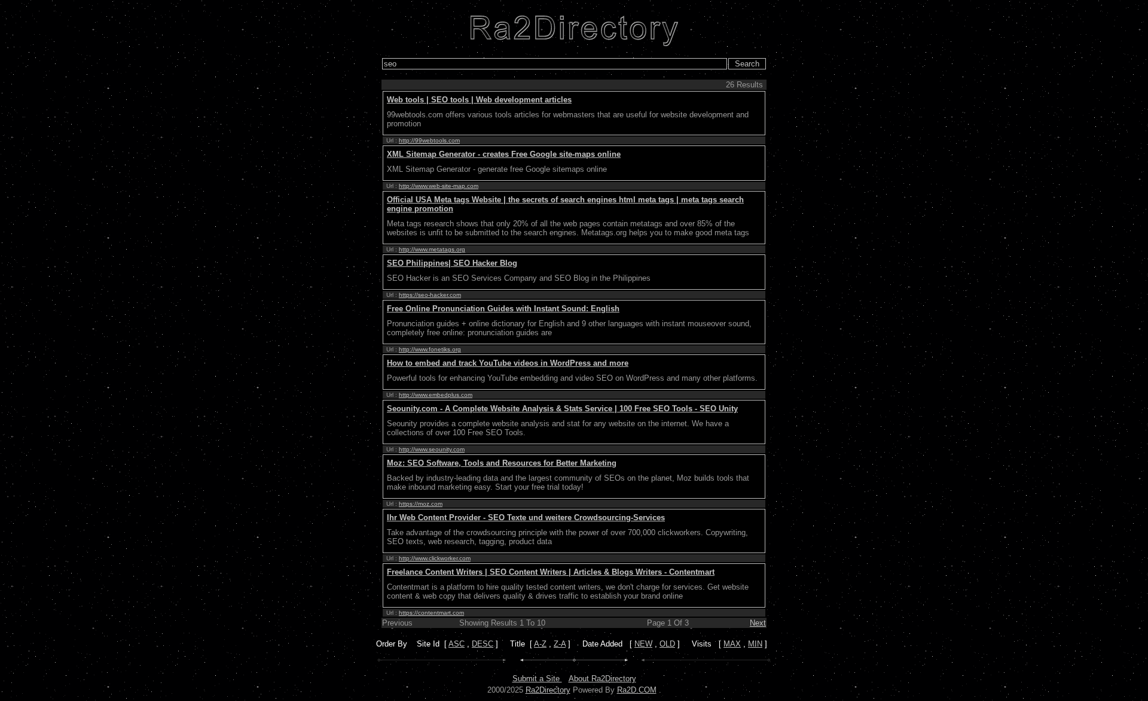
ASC (456, 643)
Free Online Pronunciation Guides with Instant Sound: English (503, 308)
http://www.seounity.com (432, 449)
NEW (643, 643)
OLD (667, 643)
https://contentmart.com (431, 612)
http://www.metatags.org (432, 249)
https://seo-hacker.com (430, 295)
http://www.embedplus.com (435, 395)
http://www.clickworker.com (435, 558)
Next (758, 622)
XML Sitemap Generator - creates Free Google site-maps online (504, 154)
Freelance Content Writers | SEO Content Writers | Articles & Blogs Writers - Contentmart (551, 572)
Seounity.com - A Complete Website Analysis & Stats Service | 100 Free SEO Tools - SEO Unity (562, 408)
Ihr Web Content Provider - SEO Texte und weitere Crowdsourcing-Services (526, 517)
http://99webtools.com (429, 140)
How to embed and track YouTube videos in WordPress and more (507, 363)
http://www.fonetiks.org (430, 349)
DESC (482, 643)
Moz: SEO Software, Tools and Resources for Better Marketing (501, 463)
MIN (755, 643)
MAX (732, 643)
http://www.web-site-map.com (438, 186)
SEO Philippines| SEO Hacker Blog (452, 263)
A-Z (540, 643)
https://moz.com (420, 503)
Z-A (560, 643)
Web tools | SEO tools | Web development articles (479, 99)
